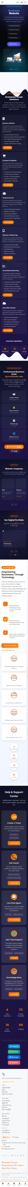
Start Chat (14, 958)
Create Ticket (14, 843)
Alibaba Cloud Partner (10, 1081)
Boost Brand (7, 295)
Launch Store (8, 185)
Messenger (15, 1057)
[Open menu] (25, 2)
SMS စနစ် (4, 1116)
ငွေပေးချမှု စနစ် (5, 1118)
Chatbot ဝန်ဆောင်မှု (6, 1105)
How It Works (7, 330)
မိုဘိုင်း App (4, 1107)
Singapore (15, 1062)
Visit (14, 535)
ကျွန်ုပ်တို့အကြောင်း (6, 1087)
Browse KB (14, 994)
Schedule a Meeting (10, 645)
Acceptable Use (16, 1179)
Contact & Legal (21, 1177)
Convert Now (7, 257)
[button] (9, 69)
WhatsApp (15, 1052)
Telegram (15, 1046)
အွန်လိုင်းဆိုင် (5, 1103)
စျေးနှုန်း (15, 451)
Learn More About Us (8, 650)
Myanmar (7, 1137)
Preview (13, 496)
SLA (11, 1179)
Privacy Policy (5, 1177)
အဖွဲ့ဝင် (3, 1089)
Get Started (7, 147)
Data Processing (5, 1179)
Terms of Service (13, 1177)
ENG (18, 2)
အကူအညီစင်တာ (6, 1130)
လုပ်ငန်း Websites (6, 1100)
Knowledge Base (6, 1132)
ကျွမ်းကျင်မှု (4, 1091)
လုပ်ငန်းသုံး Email (6, 1120)
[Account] (21, 2)
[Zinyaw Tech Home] (2, 2)
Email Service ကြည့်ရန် (15, 446)
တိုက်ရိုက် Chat (5, 1122)
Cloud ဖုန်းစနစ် (5, 1124)
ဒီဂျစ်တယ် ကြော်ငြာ (6, 1109)
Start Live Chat (14, 919)
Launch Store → (14, 44)
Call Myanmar (14, 883)
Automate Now (8, 222)
